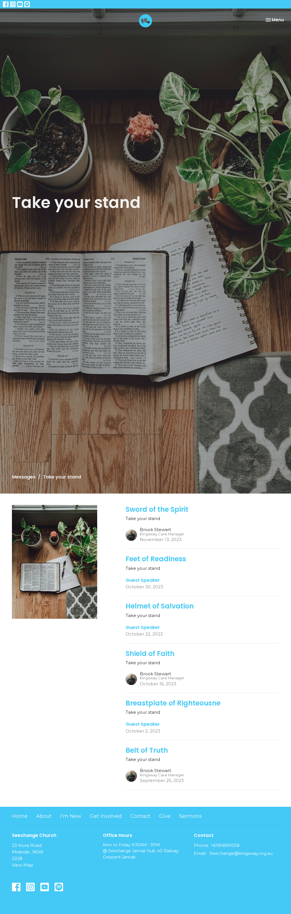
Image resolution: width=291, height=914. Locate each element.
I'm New (70, 816)
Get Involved (106, 816)
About (44, 816)
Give (165, 816)
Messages (24, 477)
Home (20, 816)
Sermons (190, 816)
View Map (22, 865)
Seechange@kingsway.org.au (241, 853)
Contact (140, 816)
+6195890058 (225, 845)
